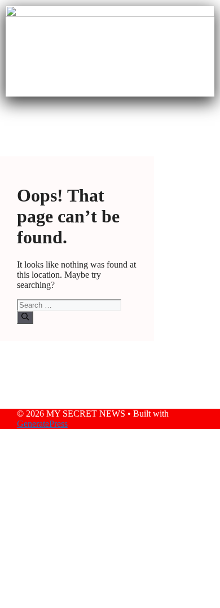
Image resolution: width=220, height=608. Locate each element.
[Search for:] (69, 304)
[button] (110, 118)
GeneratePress (42, 423)
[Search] (25, 317)
